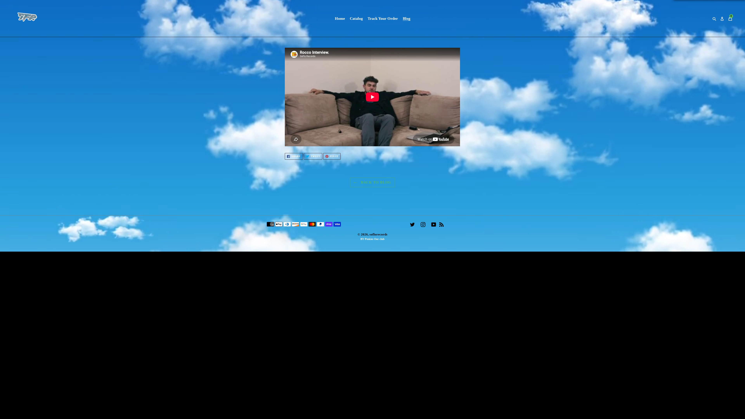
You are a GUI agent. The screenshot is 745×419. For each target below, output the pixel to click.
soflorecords (378, 234)
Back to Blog (375, 182)
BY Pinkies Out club (372, 239)
